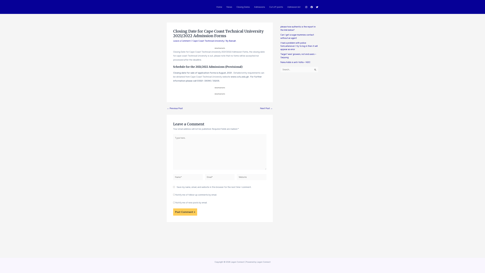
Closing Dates (243, 7)
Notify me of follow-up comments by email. (196, 195)
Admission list (293, 7)
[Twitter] (317, 7)
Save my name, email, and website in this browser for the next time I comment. (214, 187)
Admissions (259, 7)
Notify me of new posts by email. (191, 202)
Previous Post (175, 108)
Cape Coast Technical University (208, 41)
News (229, 7)
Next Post (266, 108)
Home (219, 7)
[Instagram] (306, 7)
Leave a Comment (182, 41)
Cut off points (276, 7)
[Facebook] (312, 7)
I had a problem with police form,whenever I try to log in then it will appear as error (299, 46)
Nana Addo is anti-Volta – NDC (295, 62)
